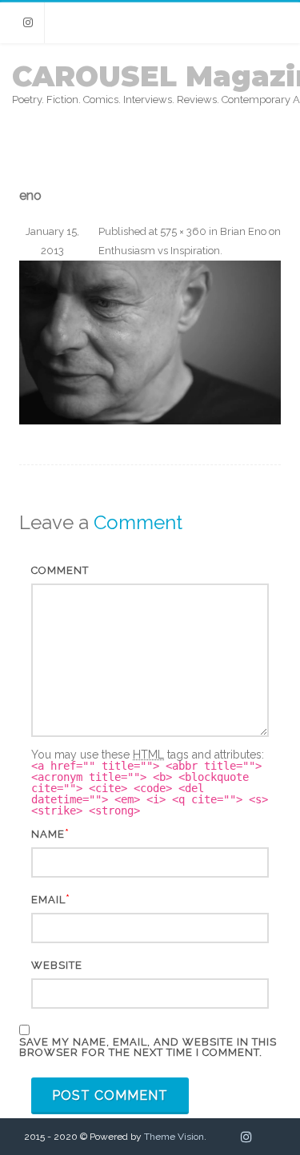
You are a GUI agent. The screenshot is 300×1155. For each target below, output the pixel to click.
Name (48, 834)
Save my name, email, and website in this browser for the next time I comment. (148, 1047)
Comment (60, 570)
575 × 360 (183, 231)
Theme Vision (174, 1136)
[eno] (150, 342)
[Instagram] (28, 22)
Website (56, 965)
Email (48, 899)
